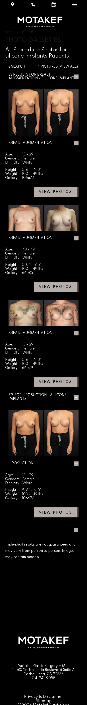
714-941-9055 (43, 678)
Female (28, 158)
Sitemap (44, 701)
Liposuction (35, 395)
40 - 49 (28, 249)
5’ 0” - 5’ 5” (31, 265)
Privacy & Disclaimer (43, 697)
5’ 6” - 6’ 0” (31, 170)
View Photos (55, 192)
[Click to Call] (33, 4)
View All (68, 66)
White (27, 163)
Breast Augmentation (29, 76)
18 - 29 (27, 154)
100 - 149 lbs (32, 174)
